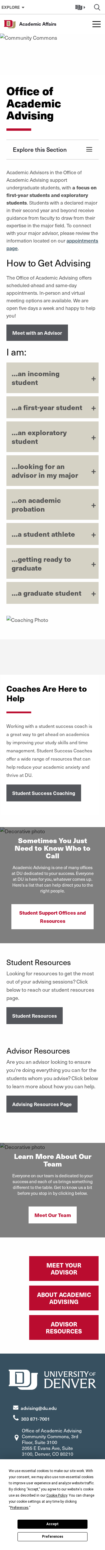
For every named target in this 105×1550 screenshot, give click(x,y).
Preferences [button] (19, 1508)
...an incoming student (36, 377)
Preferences (52, 1537)
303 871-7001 (35, 1418)
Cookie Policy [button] (56, 1495)
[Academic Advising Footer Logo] (52, 1378)
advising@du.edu (39, 1408)
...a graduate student (46, 593)
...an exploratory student (39, 436)
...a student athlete (43, 534)
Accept (52, 1524)
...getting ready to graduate (41, 563)
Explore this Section (40, 149)
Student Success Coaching (43, 792)
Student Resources (34, 1015)
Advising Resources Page (42, 1104)
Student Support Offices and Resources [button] (52, 916)
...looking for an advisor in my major (45, 470)
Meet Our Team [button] (52, 1214)
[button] (81, 7)
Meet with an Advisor (37, 332)
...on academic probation (36, 504)
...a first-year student (47, 407)
